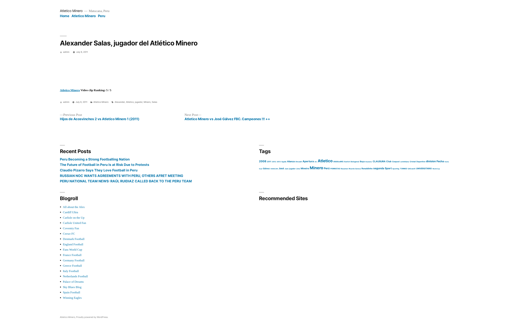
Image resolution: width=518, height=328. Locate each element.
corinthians (404, 162)
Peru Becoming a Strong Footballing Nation (95, 159)
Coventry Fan (71, 228)
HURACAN (274, 169)
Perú (327, 168)
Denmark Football (73, 239)
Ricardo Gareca (355, 169)
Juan (286, 169)
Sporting (395, 169)
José (281, 168)
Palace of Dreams (73, 282)
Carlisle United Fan (74, 223)
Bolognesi (355, 162)
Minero (147, 102)
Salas (154, 102)
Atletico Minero (71, 11)
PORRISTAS (335, 169)
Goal (260, 169)
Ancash (298, 162)
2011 (269, 161)
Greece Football (72, 266)
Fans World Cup (72, 250)
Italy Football (71, 271)
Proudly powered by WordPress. (92, 317)
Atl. (316, 162)
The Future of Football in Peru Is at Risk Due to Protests (104, 165)
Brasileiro (368, 162)
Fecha (440, 161)
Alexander (120, 102)
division (431, 161)
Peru (101, 16)
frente (447, 162)
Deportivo (420, 161)
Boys (362, 161)
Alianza (291, 161)
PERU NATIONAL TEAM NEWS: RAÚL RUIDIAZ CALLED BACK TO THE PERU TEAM (126, 181)
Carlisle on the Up (73, 218)
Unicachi (411, 169)
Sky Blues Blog (72, 287)
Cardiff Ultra (70, 212)
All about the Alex (74, 207)
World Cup (436, 169)
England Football (73, 244)
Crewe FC (69, 234)
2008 (262, 161)
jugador (138, 102)
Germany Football (73, 260)
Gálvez (266, 168)
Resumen (344, 169)
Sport (388, 168)
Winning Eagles (72, 298)
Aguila (283, 162)
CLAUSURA (379, 161)
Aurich (347, 162)
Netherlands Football (75, 276)
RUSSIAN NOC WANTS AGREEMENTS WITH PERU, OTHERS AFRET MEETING (121, 176)
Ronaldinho (367, 168)
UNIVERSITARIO (424, 168)
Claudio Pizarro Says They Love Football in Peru (98, 170)
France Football (72, 255)
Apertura (308, 161)
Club (388, 161)
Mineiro (305, 168)
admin (66, 52)
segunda (378, 168)
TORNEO (403, 169)
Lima (298, 169)
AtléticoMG (338, 161)
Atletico (130, 102)
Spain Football (71, 292)
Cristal (413, 161)
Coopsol (396, 161)
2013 (279, 162)
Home (64, 16)
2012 (274, 162)
